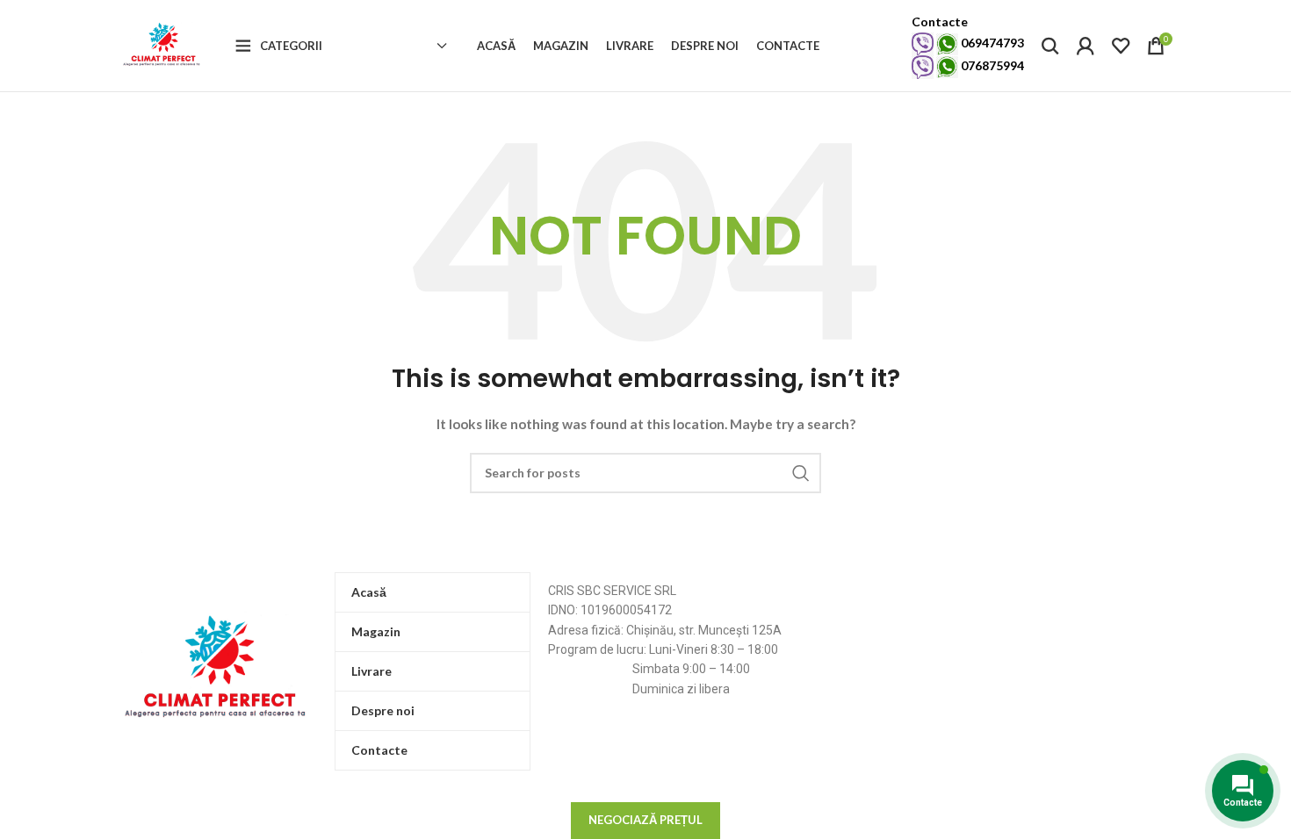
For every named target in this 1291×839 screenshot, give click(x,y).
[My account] (1085, 45)
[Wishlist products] (1120, 45)
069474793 (991, 42)
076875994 (991, 65)
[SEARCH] (801, 473)
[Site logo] (163, 44)
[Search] (1050, 45)
